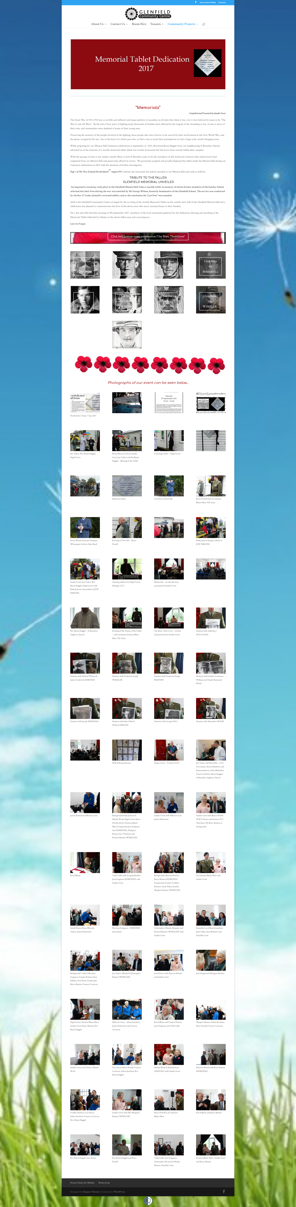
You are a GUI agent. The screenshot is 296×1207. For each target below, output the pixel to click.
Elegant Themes (91, 1191)
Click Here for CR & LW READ (125, 301)
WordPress (119, 1191)
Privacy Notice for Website (208, 3)
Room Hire (139, 24)
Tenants (155, 24)
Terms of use (222, 3)
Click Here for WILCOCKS (126, 336)
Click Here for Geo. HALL (167, 266)
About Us (97, 24)
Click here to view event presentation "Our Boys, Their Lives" (148, 236)
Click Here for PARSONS (83, 301)
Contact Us (118, 24)
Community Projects (181, 24)
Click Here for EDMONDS (84, 266)
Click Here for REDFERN (167, 301)
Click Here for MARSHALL (210, 266)
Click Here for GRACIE (125, 266)
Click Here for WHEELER (210, 301)
